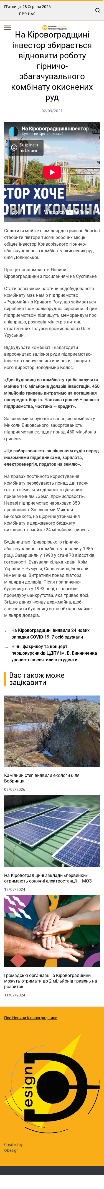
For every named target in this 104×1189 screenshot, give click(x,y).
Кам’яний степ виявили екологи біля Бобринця (42, 778)
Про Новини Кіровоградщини (30, 1018)
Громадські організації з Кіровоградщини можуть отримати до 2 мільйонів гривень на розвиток (50, 981)
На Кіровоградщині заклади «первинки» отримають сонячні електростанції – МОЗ (48, 878)
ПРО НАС (27, 14)
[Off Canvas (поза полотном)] (7, 28)
